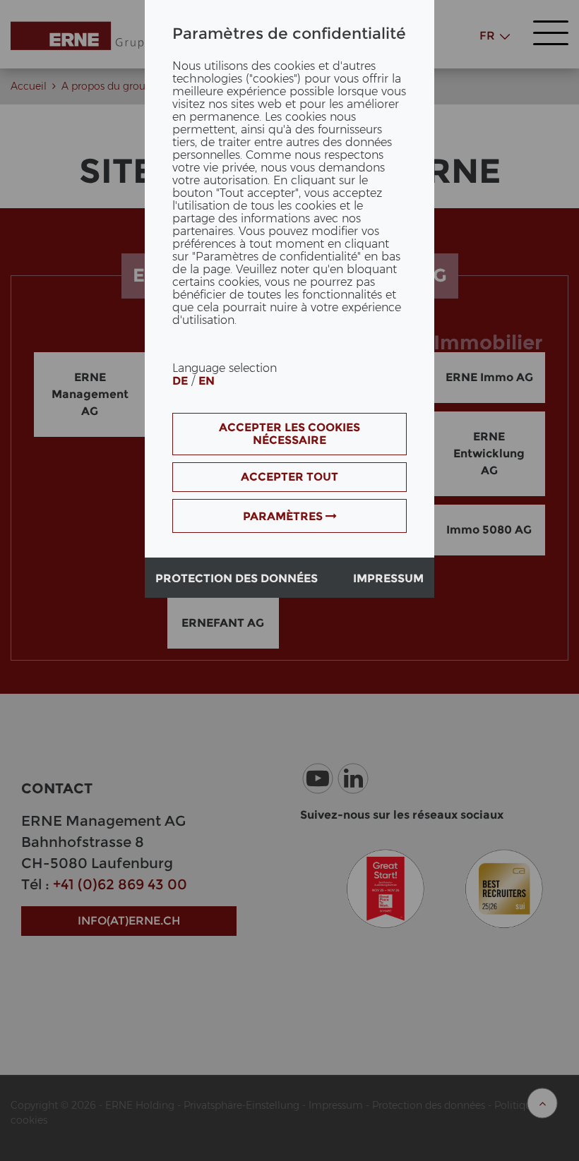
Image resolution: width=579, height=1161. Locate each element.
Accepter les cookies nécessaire (289, 434)
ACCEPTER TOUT (289, 476)
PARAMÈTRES (284, 516)
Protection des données (236, 578)
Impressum (388, 578)
